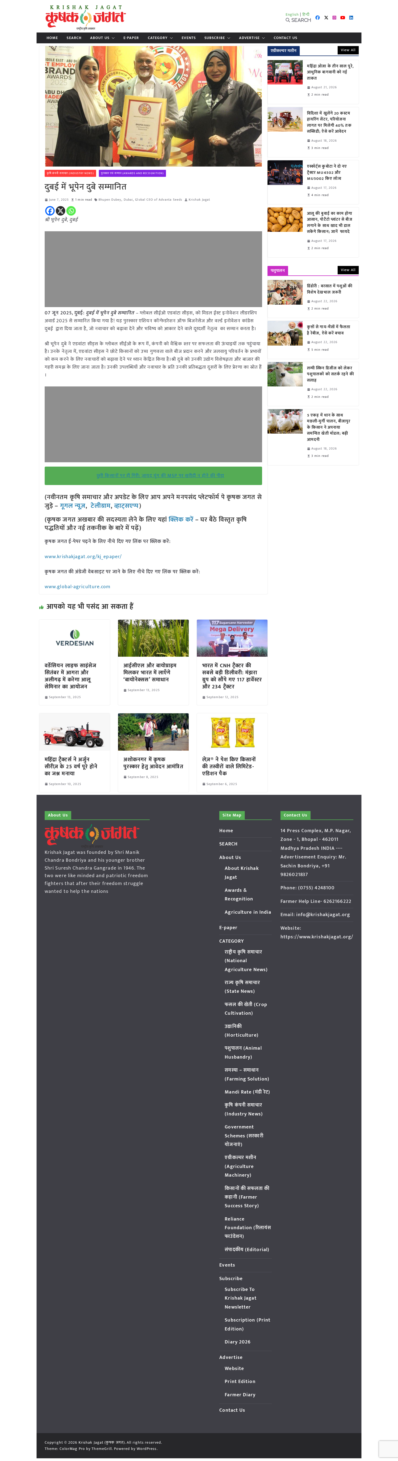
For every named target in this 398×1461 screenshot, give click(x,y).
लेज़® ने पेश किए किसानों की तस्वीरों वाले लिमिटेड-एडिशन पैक (229, 766)
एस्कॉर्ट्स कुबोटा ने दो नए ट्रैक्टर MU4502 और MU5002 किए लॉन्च (327, 173)
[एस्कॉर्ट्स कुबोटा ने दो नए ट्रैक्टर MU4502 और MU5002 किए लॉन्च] (285, 182)
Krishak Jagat (199, 199)
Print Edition (240, 1382)
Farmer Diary (240, 1395)
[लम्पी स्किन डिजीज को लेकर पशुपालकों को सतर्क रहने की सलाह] (285, 384)
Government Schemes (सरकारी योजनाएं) (244, 1136)
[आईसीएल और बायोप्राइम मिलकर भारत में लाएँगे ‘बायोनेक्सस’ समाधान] (153, 623)
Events (189, 38)
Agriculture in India (248, 912)
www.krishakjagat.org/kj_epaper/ (83, 557)
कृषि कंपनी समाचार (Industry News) (70, 173)
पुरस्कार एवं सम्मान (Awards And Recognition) (132, 173)
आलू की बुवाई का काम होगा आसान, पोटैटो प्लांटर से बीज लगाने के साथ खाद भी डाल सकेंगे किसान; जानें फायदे (330, 223)
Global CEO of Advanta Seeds (158, 199)
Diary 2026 (238, 1342)
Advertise (249, 38)
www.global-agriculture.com (78, 587)
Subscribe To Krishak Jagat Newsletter (240, 1298)
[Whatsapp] (71, 211)
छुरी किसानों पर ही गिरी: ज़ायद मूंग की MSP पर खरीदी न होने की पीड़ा (160, 476)
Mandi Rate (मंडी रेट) (247, 1092)
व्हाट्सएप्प (126, 505)
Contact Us (285, 38)
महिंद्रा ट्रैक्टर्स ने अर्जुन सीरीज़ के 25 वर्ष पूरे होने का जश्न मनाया (71, 766)
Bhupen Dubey (110, 199)
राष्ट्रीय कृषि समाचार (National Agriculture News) (246, 961)
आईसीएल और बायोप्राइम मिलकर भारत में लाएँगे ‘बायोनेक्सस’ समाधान (150, 672)
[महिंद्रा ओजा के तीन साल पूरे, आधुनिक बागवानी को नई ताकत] (285, 82)
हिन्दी (305, 14)
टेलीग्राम (100, 505)
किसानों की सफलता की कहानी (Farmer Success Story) (247, 1197)
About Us (99, 38)
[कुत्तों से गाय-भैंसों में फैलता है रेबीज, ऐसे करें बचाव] (285, 340)
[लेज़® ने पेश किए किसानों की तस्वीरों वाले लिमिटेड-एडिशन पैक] (232, 717)
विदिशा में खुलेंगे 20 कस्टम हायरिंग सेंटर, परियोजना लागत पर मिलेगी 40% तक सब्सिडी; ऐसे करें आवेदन (329, 122)
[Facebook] (50, 211)
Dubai (128, 199)
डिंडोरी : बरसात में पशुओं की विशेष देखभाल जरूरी (330, 289)
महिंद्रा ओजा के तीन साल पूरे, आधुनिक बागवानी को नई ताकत (330, 72)
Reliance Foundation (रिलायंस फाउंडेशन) (248, 1228)
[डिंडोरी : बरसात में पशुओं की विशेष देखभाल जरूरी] (285, 299)
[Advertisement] (153, 269)
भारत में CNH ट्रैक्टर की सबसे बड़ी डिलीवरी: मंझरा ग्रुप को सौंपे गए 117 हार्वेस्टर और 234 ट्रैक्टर (232, 676)
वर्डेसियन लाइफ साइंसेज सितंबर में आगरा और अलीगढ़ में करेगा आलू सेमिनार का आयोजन (70, 676)
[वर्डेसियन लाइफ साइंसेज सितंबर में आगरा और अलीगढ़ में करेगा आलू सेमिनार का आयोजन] (74, 623)
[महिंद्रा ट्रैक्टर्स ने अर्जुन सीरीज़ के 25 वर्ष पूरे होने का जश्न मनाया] (74, 717)
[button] (112, 38)
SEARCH (74, 38)
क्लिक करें (181, 519)
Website (234, 1369)
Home (52, 38)
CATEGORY (158, 38)
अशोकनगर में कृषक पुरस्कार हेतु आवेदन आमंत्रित (153, 763)
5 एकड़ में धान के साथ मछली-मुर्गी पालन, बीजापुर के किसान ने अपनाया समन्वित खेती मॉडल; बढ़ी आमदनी (329, 427)
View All (348, 50)
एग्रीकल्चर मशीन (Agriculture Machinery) (240, 1166)
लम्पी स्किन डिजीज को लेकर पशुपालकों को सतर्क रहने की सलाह (330, 374)
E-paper (131, 38)
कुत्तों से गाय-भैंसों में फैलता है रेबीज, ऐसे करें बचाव (329, 330)
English (292, 14)
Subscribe (214, 38)
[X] (60, 211)
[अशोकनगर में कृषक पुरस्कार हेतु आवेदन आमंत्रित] (153, 717)
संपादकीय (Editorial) (247, 1250)
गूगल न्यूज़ (72, 505)
